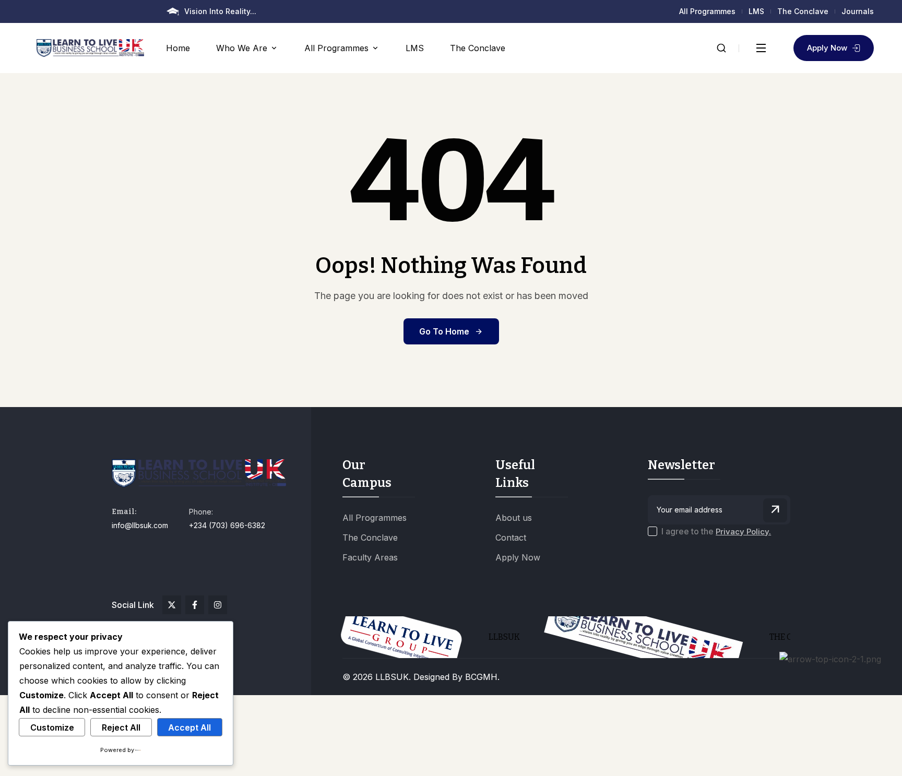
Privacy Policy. (743, 531)
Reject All (121, 727)
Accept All (189, 727)
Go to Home (444, 331)
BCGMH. (482, 677)
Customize (52, 727)
